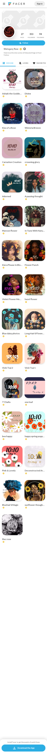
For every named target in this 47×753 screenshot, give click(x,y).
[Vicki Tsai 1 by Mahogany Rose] (34, 353)
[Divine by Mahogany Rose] (34, 79)
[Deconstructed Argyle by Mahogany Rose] (34, 456)
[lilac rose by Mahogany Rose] (12, 524)
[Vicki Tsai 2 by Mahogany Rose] (12, 353)
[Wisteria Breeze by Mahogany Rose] (34, 113)
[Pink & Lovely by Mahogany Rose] (12, 456)
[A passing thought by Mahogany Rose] (34, 182)
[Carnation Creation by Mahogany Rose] (12, 147)
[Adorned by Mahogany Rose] (12, 182)
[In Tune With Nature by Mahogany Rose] (34, 216)
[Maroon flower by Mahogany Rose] (12, 216)
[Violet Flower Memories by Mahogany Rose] (12, 284)
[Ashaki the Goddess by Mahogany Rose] (12, 79)
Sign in (39, 4)
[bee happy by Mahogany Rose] (12, 421)
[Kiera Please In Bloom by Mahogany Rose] (12, 250)
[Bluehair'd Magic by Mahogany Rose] (12, 490)
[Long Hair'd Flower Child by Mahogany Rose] (34, 319)
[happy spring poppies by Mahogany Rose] (34, 421)
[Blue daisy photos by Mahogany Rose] (12, 319)
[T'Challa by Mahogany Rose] (12, 387)
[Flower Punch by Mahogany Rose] (34, 250)
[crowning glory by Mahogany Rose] (34, 147)
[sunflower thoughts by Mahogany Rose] (34, 490)
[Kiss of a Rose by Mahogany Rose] (12, 113)
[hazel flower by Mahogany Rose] (34, 284)
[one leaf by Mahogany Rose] (34, 387)
